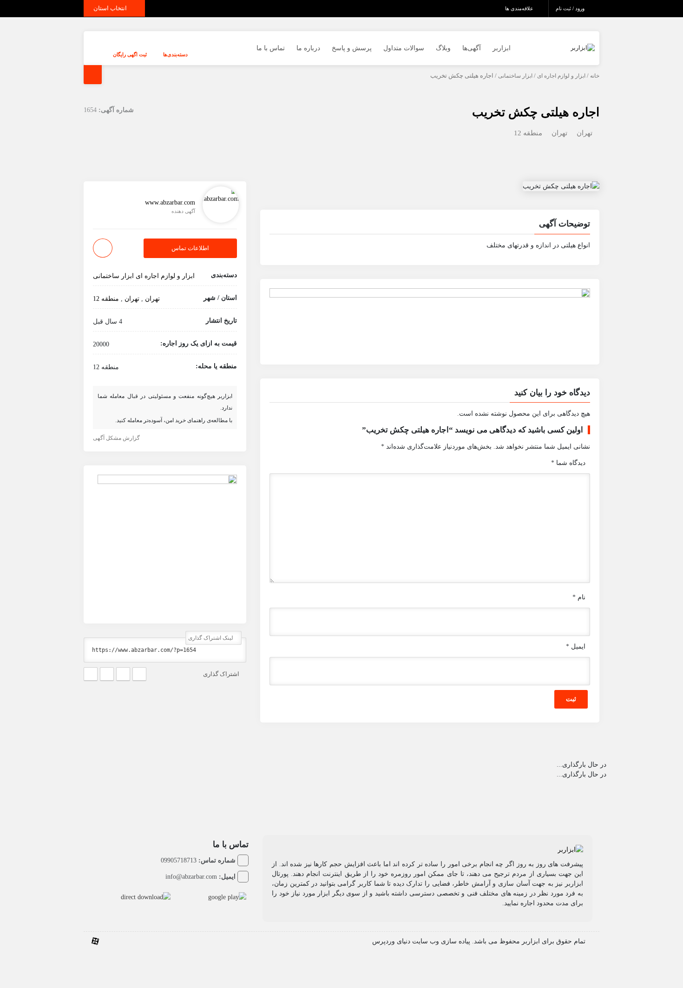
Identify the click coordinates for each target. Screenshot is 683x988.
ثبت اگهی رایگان (130, 54)
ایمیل (575, 646)
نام (578, 597)
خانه (594, 76)
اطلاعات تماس (190, 248)
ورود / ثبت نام (571, 8)
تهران (584, 133)
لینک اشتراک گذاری (211, 638)
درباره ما (308, 48)
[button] (429, 225)
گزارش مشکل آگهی (117, 438)
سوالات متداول (403, 48)
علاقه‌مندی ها (520, 8)
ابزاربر (502, 48)
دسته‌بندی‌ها (175, 54)
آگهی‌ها (471, 48)
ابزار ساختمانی (515, 76)
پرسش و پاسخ (352, 48)
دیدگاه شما (568, 462)
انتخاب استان (110, 8)
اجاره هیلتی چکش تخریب (535, 112)
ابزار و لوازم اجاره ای (561, 76)
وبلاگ (443, 48)
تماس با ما (270, 48)
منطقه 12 (528, 133)
